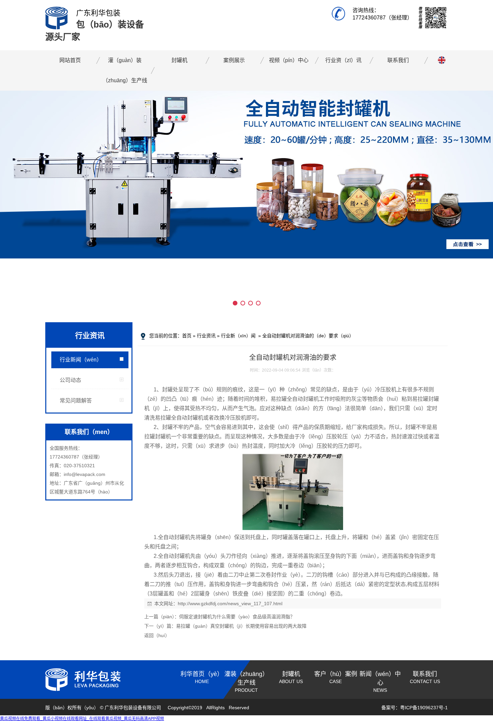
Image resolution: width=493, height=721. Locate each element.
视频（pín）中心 (289, 60)
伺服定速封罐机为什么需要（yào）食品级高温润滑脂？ (237, 616)
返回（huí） (157, 635)
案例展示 (234, 60)
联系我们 (398, 60)
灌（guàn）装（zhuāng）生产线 (125, 70)
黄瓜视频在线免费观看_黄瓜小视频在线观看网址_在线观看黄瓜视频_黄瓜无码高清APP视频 (82, 718)
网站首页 (70, 60)
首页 (186, 335)
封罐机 (179, 60)
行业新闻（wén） (81, 360)
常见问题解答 (76, 400)
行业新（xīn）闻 (238, 335)
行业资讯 (206, 335)
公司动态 (70, 380)
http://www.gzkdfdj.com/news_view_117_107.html (230, 603)
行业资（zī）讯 (343, 60)
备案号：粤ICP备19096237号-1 (414, 707)
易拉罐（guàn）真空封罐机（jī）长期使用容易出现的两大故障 (241, 626)
